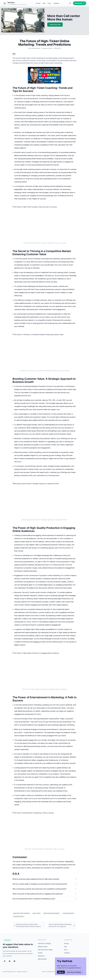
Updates (56, 3)
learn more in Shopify (74, 972)
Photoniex (41, 956)
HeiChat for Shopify (44, 943)
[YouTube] (9, 961)
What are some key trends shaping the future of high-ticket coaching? (36, 879)
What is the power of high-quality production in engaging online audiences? (38, 894)
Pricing (38, 3)
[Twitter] (5, 961)
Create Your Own (55, 24)
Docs (49, 3)
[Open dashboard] (70, 3)
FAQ (44, 3)
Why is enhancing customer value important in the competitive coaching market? (39, 889)
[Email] (14, 961)
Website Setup (42, 946)
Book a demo (78, 3)
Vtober (40, 953)
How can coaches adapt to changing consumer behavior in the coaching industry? (40, 884)
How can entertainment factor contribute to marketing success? (34, 899)
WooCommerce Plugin (45, 950)
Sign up (60, 972)
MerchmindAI (42, 959)
